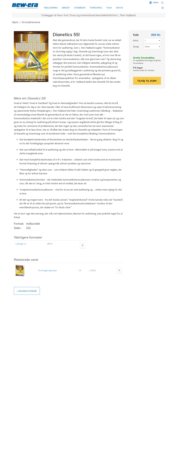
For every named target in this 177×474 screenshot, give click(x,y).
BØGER (66, 7)
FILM (108, 7)
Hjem (15, 22)
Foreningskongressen (47, 270)
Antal (135, 40)
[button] (32, 56)
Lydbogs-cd (20, 243)
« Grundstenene (27, 291)
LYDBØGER (79, 7)
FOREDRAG (96, 7)
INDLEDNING (51, 7)
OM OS (119, 7)
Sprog (136, 46)
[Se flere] (119, 270)
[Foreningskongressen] (19, 270)
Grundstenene (31, 22)
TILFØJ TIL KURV (147, 80)
